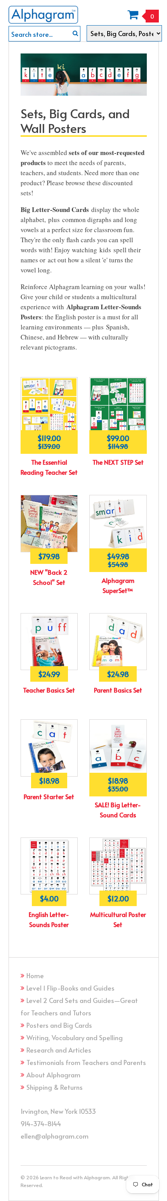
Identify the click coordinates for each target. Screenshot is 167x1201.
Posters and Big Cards (59, 1025)
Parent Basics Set (118, 690)
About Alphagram (53, 1074)
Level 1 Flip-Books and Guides (70, 988)
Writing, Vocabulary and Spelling (74, 1037)
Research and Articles (58, 1050)
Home (35, 975)
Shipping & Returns (54, 1087)
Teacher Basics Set (49, 690)
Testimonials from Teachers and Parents (86, 1062)
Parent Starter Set (49, 796)
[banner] (43, 12)
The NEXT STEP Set (118, 462)
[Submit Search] (75, 33)
